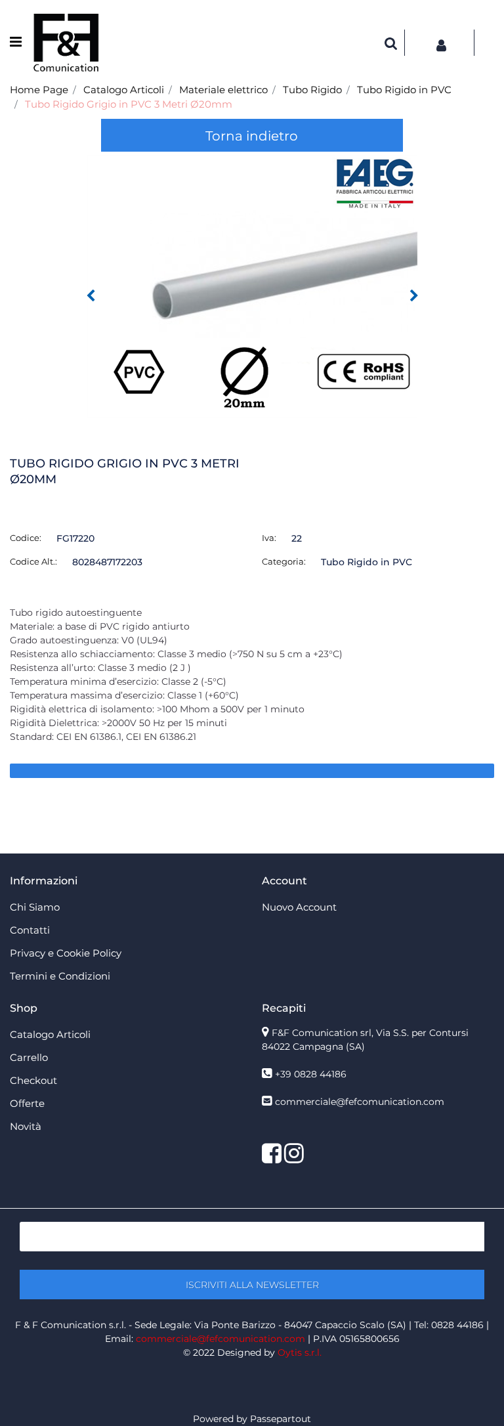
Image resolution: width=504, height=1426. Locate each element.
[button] (252, 286)
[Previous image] (90, 296)
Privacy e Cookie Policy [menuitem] (65, 953)
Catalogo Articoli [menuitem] (50, 1034)
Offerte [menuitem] (27, 1103)
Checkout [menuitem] (33, 1080)
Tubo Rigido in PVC (404, 89)
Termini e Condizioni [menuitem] (60, 976)
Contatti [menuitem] (30, 930)
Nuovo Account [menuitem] (299, 907)
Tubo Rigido (312, 89)
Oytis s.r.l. (300, 1352)
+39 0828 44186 (310, 1074)
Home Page (39, 89)
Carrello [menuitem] (29, 1057)
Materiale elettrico (223, 89)
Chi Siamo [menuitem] (35, 907)
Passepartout (280, 1419)
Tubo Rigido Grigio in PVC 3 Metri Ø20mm (128, 104)
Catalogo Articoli (123, 89)
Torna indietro (251, 136)
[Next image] (414, 296)
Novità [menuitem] (25, 1126)
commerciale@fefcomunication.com (359, 1102)
